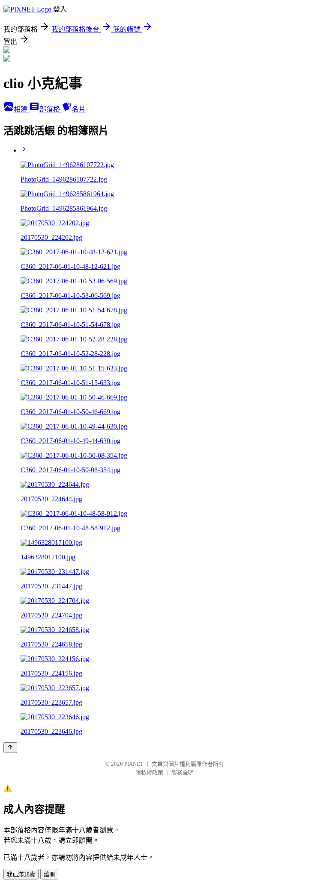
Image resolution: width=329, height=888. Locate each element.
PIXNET (134, 764)
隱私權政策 (149, 772)
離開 (49, 874)
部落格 (50, 109)
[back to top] (10, 747)
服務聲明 (182, 772)
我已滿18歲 (21, 874)
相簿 (21, 109)
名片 (79, 109)
